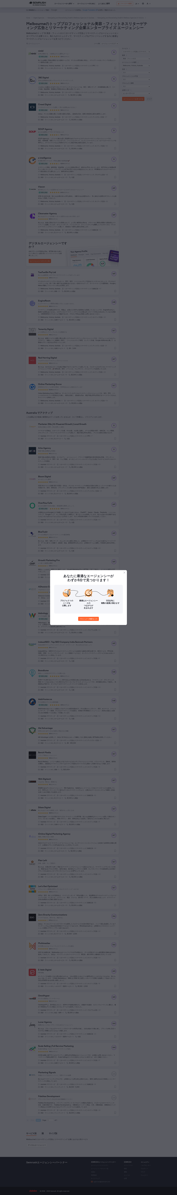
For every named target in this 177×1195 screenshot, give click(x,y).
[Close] (124, 572)
